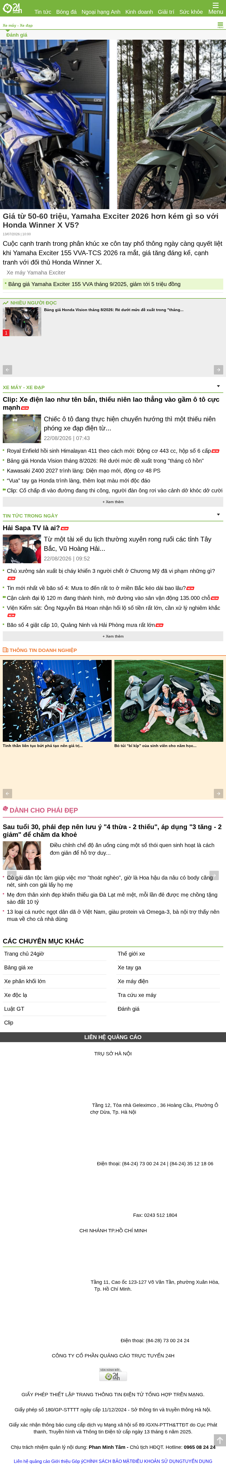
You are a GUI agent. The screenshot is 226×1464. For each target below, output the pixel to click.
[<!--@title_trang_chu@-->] (12, 8)
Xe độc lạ (15, 995)
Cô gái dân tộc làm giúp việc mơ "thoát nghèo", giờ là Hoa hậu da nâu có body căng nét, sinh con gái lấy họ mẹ (110, 881)
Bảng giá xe (18, 967)
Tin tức (42, 12)
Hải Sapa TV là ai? (31, 528)
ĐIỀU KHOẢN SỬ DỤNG (157, 1461)
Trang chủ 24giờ (24, 954)
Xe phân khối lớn (24, 981)
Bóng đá (66, 12)
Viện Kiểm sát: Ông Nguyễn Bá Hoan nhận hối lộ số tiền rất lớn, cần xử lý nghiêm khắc (113, 608)
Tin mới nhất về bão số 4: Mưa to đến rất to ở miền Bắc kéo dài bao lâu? (96, 588)
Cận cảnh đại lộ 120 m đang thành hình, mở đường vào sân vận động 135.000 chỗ (108, 598)
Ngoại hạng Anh (101, 12)
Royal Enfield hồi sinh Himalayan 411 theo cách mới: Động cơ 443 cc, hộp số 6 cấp (109, 451)
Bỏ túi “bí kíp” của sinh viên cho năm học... (155, 745)
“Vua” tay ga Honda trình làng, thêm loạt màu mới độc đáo (78, 481)
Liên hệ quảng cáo (32, 1461)
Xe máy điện (133, 981)
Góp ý (77, 1461)
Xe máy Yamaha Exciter (36, 272)
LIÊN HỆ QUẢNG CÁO (113, 1037)
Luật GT (14, 1009)
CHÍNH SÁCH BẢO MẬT (107, 1461)
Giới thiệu (61, 1461)
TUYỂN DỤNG (197, 1461)
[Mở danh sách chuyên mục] (215, 5)
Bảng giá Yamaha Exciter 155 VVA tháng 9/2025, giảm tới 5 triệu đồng (94, 284)
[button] (7, 369)
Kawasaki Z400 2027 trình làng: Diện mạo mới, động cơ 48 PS (83, 471)
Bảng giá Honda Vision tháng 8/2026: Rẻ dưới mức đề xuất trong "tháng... (114, 310)
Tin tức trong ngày (30, 516)
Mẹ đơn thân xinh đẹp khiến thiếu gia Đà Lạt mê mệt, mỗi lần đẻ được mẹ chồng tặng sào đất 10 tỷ (112, 898)
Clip (8, 1023)
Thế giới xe (131, 954)
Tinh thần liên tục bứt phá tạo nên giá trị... (43, 745)
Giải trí (166, 12)
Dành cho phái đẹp (44, 810)
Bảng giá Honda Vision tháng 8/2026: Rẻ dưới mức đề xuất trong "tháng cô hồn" (105, 461)
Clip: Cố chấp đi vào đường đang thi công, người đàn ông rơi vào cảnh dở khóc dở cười (114, 490)
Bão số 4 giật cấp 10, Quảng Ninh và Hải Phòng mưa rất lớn (81, 625)
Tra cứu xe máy (137, 995)
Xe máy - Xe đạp (18, 25)
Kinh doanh (139, 12)
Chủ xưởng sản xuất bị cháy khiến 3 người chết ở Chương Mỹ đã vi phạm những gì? (111, 571)
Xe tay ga (129, 967)
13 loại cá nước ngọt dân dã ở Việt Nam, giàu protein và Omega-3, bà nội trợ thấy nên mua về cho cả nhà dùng (113, 915)
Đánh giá (16, 35)
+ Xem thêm (113, 502)
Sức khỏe (191, 12)
